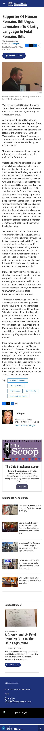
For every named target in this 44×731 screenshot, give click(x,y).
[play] (3, 728)
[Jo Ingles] (7, 417)
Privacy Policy (10, 700)
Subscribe (22, 486)
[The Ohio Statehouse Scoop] (22, 451)
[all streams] (41, 728)
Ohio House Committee (18, 396)
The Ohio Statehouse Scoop (22, 466)
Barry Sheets (31, 391)
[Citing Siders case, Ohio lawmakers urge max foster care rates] (10, 582)
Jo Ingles (15, 43)
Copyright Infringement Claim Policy (18, 702)
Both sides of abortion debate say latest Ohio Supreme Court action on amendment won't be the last (29, 528)
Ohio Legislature (16, 386)
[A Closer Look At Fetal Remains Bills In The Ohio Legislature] (21, 618)
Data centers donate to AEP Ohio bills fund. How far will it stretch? (30, 508)
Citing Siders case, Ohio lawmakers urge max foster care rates (30, 580)
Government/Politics (17, 380)
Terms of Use (10, 698)
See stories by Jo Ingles (25, 425)
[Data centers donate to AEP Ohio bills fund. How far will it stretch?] (10, 510)
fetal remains (15, 391)
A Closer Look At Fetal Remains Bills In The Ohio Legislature (20, 639)
